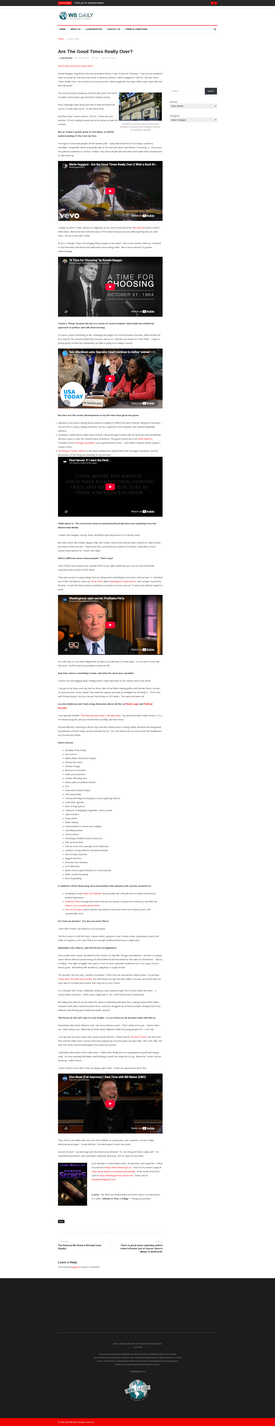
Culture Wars (73, 38)
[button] (212, 3)
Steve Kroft (96, 581)
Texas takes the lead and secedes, (75, 978)
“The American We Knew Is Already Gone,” (101, 715)
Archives (173, 102)
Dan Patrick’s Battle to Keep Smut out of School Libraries (102, 3)
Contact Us (113, 29)
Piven (77, 901)
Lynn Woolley (66, 58)
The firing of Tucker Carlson (71, 450)
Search (211, 91)
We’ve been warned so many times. (76, 65)
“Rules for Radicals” (92, 893)
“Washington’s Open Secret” (123, 581)
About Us (75, 29)
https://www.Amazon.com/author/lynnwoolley (113, 1171)
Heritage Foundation (85, 442)
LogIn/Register (94, 29)
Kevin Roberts (145, 438)
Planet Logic (132, 703)
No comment (110, 58)
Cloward (69, 901)
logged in (75, 1266)
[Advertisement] (151, 16)
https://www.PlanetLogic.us (118, 1167)
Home (62, 29)
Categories (175, 115)
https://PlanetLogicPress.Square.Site (116, 1175)
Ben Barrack (139, 227)
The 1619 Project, (74, 909)
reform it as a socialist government (82, 905)
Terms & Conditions (136, 29)
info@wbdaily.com (138, 1371)
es (139, 1036)
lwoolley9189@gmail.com (104, 1179)
